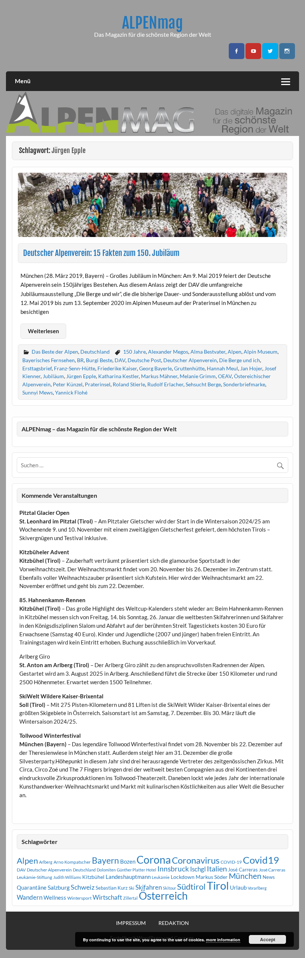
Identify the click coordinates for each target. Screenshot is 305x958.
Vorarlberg (257, 888)
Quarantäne (31, 887)
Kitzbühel (93, 877)
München (245, 875)
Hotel (151, 869)
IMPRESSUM (131, 923)
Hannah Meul (222, 368)
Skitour (169, 888)
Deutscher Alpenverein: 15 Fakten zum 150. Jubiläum (101, 253)
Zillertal (130, 898)
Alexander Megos (168, 351)
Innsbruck (173, 868)
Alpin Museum (260, 351)
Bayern (105, 860)
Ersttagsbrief (37, 368)
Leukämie (161, 877)
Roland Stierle (129, 384)
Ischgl (198, 869)
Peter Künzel (68, 384)
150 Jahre (134, 351)
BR (80, 360)
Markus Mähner (159, 376)
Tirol (218, 885)
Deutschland (95, 351)
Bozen (127, 861)
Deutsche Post (144, 360)
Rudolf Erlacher (165, 384)
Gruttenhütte (189, 368)
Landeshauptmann (128, 876)
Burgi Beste (99, 360)
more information (223, 939)
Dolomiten (106, 869)
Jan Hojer (251, 368)
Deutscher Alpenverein (190, 360)
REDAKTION (173, 923)
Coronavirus (195, 860)
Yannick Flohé (71, 392)
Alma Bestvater (207, 351)
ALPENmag (152, 22)
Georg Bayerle (155, 368)
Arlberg (45, 862)
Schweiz (82, 887)
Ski (131, 888)
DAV (120, 360)
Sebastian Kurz (112, 888)
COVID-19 (231, 862)
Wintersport (79, 898)
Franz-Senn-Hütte (74, 368)
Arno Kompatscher (72, 862)
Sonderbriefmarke (244, 384)
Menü (22, 80)
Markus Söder (212, 877)
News (269, 877)
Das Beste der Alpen (55, 351)
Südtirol (191, 886)
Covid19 (261, 860)
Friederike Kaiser (117, 368)
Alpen (234, 351)
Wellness (55, 897)
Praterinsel (97, 384)
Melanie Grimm (198, 376)
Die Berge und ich (239, 360)
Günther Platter (131, 869)
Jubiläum (53, 376)
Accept (267, 939)
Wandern (29, 897)
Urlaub (238, 887)
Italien (217, 868)
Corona (154, 860)
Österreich (163, 896)
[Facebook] (236, 51)
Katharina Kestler (118, 376)
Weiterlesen (43, 331)
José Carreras (243, 870)
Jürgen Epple (81, 376)
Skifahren (148, 887)
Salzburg (59, 887)
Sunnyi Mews (37, 392)
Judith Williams (67, 877)
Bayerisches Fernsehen (48, 360)
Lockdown (183, 877)
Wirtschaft (107, 897)
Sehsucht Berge (203, 384)
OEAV (225, 376)
